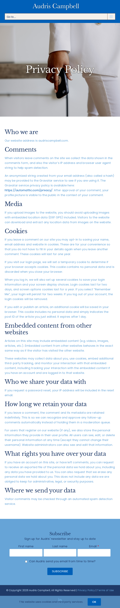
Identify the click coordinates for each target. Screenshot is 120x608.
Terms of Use (105, 590)
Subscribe (60, 571)
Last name (59, 546)
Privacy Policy (86, 590)
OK (94, 602)
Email (93, 546)
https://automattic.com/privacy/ (28, 190)
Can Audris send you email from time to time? (62, 561)
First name (26, 546)
